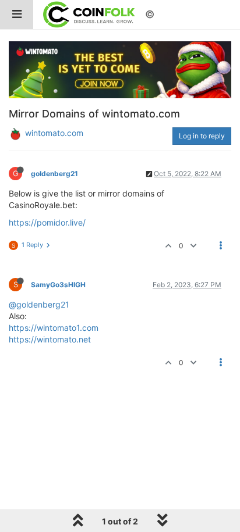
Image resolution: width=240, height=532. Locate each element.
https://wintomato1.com (53, 328)
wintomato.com (54, 133)
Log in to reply (202, 135)
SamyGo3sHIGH (58, 284)
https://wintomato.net (50, 339)
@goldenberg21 (39, 304)
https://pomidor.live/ (47, 222)
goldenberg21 (54, 173)
